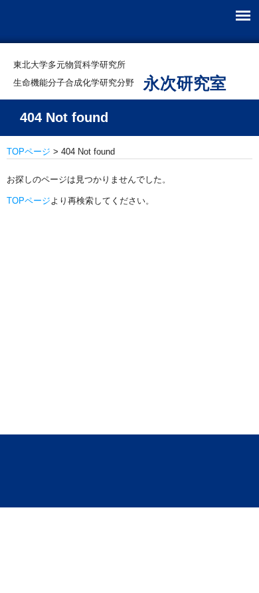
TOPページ (28, 152)
